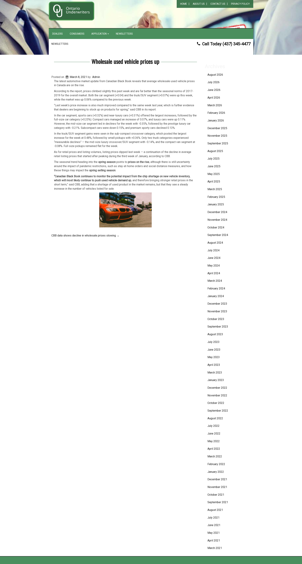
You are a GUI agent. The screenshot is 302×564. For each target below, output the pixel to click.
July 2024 (213, 250)
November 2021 (217, 487)
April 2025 (213, 181)
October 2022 (215, 403)
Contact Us (217, 3)
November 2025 (217, 135)
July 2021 (213, 517)
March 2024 (214, 280)
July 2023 (213, 342)
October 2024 (215, 227)
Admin (96, 77)
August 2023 (215, 334)
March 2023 (214, 372)
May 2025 (213, 174)
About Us (199, 3)
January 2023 (215, 380)
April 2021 (213, 540)
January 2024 (215, 296)
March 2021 (214, 548)
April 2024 (213, 273)
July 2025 (213, 158)
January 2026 (215, 120)
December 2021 (217, 479)
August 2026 (215, 74)
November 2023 (217, 311)
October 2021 (215, 494)
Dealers (57, 33)
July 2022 (213, 426)
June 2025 (213, 166)
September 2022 (217, 410)
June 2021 (213, 525)
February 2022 (216, 464)
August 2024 (215, 242)
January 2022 (215, 471)
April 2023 (213, 365)
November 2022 (217, 395)
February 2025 (216, 197)
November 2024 (217, 219)
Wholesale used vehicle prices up (125, 61)
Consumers (77, 33)
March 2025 (214, 189)
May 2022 (213, 441)
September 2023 (217, 326)
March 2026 (214, 105)
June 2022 (213, 433)
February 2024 (216, 288)
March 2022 (214, 456)
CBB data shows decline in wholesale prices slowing (85, 235)
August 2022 (215, 418)
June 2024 (213, 258)
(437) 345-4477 (236, 43)
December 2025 (217, 128)
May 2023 (213, 357)
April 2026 (213, 97)
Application (99, 33)
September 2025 (217, 143)
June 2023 (213, 349)
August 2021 (215, 510)
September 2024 (217, 235)
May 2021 (213, 532)
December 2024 (217, 212)
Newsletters (124, 33)
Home (183, 3)
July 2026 (213, 82)
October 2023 (215, 319)
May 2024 (213, 265)
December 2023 (217, 303)
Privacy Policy (240, 3)
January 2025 (215, 204)
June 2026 (213, 90)
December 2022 (217, 387)
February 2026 (216, 112)
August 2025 (215, 151)
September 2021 (217, 502)
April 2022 (213, 448)
